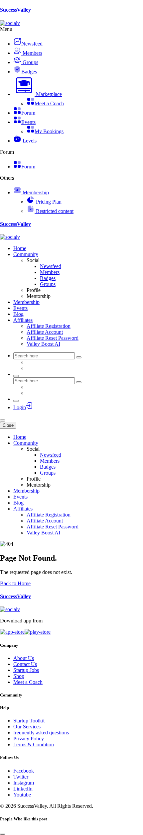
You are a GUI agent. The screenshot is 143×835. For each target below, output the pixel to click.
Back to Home (15, 583)
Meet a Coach (28, 682)
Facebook (23, 771)
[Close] (2, 834)
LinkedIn (23, 788)
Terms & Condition (33, 744)
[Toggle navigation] (2, 420)
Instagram (23, 783)
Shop (18, 676)
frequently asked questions (41, 732)
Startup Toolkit (29, 720)
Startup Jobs (26, 670)
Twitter (20, 777)
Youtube (22, 794)
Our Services (27, 726)
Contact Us (25, 664)
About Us (23, 658)
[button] (37, 94)
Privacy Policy (28, 738)
